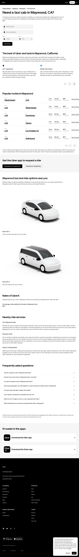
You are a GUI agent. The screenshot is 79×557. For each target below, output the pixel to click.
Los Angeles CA (32, 131)
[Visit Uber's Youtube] (7, 528)
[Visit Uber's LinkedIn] (3, 528)
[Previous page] (70, 146)
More (3, 20)
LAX (27, 100)
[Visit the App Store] (18, 539)
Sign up (72, 2)
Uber (3, 2)
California (15, 8)
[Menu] (76, 2)
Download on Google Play (33, 166)
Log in (66, 2)
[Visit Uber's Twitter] (14, 528)
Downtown (30, 115)
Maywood (22, 8)
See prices (7, 44)
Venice (28, 123)
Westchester (9, 100)
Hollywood (30, 138)
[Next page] (75, 146)
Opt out (68, 553)
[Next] (74, 84)
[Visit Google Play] (8, 539)
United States (6, 8)
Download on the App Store (12, 166)
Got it (74, 553)
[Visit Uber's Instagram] (11, 528)
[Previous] (70, 84)
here (70, 548)
